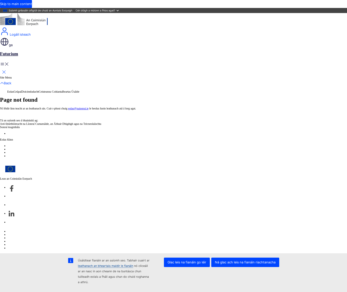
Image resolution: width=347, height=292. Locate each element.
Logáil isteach (20, 34)
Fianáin (11, 237)
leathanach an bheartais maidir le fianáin (105, 266)
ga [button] (11, 45)
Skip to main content (16, 4)
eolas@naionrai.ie (78, 108)
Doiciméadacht (30, 91)
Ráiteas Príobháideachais (21, 145)
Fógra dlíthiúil (15, 244)
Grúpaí (18, 91)
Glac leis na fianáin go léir (187, 262)
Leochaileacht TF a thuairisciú (24, 231)
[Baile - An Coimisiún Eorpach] (26, 20)
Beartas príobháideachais (21, 241)
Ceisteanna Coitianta (50, 91)
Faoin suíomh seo (17, 234)
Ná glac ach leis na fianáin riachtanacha (245, 262)
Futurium (9, 53)
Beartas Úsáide (70, 91)
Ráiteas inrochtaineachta (21, 149)
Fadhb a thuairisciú (18, 133)
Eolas (10, 91)
